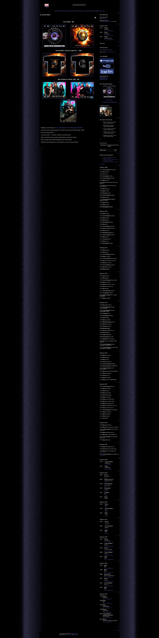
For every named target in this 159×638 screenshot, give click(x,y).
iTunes (109, 102)
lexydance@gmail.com (111, 52)
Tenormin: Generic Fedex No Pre (110, 159)
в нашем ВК (79, 127)
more (101, 139)
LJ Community (103, 77)
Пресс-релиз (109, 49)
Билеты (111, 30)
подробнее (102, 163)
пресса (82, 10)
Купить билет (103, 452)
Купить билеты (108, 464)
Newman (76, 634)
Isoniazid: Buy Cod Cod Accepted (110, 161)
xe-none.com (74, 633)
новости (56, 10)
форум (98, 10)
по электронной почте (62, 127)
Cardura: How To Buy (108, 160)
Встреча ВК (107, 30)
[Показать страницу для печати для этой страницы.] (95, 17)
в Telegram (72, 127)
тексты (78, 10)
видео (71, 10)
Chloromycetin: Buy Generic (109, 157)
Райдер (104, 49)
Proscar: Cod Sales (107, 158)
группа (64, 10)
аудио (68, 10)
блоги (94, 10)
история (60, 10)
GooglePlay (104, 102)
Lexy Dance (69, 634)
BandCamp (114, 102)
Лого (101, 49)
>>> (104, 124)
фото (75, 10)
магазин (91, 10)
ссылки (86, 10)
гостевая (103, 10)
